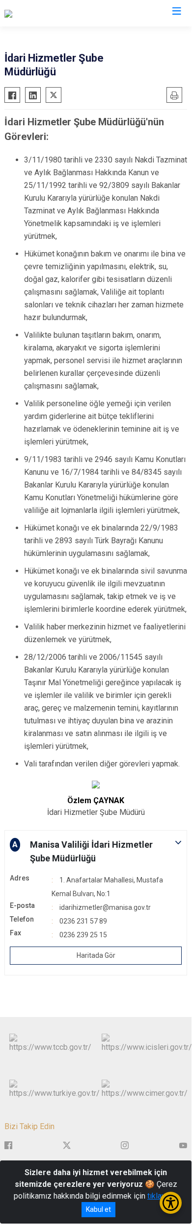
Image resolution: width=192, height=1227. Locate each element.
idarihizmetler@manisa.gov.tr (105, 907)
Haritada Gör (96, 955)
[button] (96, 851)
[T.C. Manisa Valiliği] (36, 13)
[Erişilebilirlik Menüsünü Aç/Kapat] (171, 1203)
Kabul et (98, 1209)
